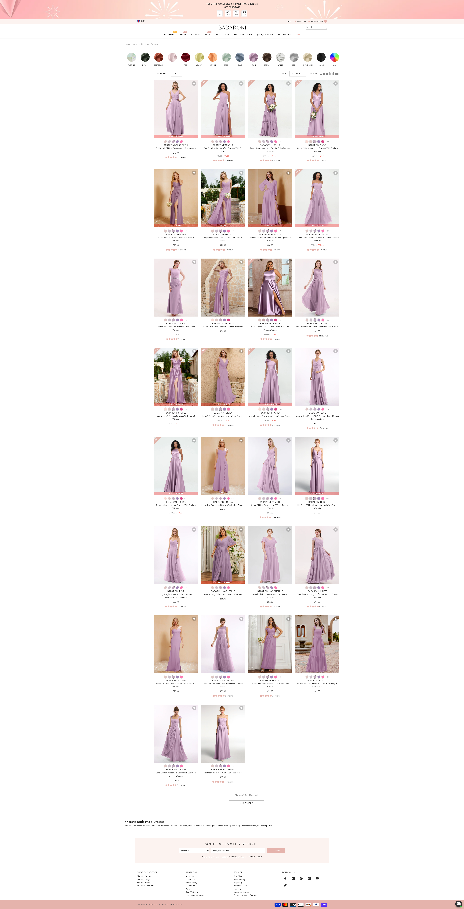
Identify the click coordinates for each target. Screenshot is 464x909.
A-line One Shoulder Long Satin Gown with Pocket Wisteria (270, 328)
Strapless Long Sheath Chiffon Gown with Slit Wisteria (176, 685)
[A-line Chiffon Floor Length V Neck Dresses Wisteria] (270, 466)
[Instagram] (293, 878)
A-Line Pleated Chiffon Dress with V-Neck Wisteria (176, 239)
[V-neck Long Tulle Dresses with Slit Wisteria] (223, 555)
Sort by (284, 73)
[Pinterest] (301, 878)
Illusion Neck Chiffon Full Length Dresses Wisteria (317, 327)
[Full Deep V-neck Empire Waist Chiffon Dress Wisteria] (317, 466)
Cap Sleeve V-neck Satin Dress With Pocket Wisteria (176, 417)
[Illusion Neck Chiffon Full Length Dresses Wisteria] (317, 288)
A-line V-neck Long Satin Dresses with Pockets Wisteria (317, 150)
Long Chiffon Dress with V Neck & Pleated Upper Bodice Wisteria (317, 417)
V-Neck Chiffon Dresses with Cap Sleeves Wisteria (270, 596)
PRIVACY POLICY (255, 857)
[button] (132, 58)
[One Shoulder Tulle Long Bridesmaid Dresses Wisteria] (223, 644)
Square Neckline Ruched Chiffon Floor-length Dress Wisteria (317, 685)
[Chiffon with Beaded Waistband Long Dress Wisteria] (176, 288)
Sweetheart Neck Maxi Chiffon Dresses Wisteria (223, 773)
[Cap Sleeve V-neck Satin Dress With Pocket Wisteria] (176, 377)
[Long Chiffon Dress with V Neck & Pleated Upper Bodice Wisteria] (317, 377)
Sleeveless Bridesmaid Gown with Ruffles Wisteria (222, 505)
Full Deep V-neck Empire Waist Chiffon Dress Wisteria (317, 506)
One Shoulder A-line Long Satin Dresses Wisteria (270, 416)
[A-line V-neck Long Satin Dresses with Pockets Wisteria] (317, 109)
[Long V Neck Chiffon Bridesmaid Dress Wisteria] (223, 377)
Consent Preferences (194, 896)
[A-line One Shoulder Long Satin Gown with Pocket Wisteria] (270, 288)
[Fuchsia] (322, 141)
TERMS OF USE (237, 857)
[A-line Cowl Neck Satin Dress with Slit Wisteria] (223, 288)
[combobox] (314, 27)
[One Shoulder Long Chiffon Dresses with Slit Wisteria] (223, 109)
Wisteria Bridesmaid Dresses (145, 44)
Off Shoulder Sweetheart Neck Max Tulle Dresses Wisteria (317, 239)
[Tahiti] (177, 141)
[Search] (316, 27)
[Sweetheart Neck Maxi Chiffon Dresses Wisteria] (223, 734)
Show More (246, 803)
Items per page (161, 73)
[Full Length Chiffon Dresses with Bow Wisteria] (176, 109)
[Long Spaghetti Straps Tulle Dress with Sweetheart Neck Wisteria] (176, 555)
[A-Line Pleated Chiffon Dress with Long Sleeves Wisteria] (270, 198)
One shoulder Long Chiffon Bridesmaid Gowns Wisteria (317, 596)
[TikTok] (309, 878)
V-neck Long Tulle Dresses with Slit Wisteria (223, 594)
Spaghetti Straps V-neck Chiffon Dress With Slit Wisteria (222, 239)
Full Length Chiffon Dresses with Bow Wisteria (176, 148)
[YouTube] (317, 878)
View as (313, 73)
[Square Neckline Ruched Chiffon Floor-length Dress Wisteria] (317, 644)
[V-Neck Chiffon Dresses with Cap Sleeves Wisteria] (270, 555)
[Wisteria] (173, 141)
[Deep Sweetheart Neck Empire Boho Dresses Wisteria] (270, 109)
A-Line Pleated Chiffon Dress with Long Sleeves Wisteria (270, 239)
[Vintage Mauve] (263, 320)
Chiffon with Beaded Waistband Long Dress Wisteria (176, 328)
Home (127, 44)
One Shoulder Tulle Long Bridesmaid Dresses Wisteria (223, 685)
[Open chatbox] (458, 904)
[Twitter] (285, 885)
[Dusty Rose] (165, 141)
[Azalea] (181, 141)
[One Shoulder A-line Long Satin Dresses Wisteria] (270, 377)
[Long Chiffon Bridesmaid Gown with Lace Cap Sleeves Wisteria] (176, 734)
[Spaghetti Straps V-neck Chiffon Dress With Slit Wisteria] (223, 198)
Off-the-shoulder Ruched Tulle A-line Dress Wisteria (270, 685)
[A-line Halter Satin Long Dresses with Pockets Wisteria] (176, 466)
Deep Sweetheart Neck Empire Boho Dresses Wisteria (270, 150)
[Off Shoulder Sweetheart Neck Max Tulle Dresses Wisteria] (317, 198)
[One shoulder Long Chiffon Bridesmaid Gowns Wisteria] (317, 555)
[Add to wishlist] (194, 83)
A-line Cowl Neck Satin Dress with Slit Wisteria (223, 327)
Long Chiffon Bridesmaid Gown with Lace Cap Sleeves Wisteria (176, 774)
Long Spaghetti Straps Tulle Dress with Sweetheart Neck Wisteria (176, 596)
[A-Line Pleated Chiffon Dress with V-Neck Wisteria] (176, 198)
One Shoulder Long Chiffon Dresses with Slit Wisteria (223, 150)
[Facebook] (285, 878)
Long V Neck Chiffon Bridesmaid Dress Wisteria (222, 416)
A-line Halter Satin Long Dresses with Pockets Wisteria (176, 506)
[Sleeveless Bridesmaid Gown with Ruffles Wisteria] (223, 466)
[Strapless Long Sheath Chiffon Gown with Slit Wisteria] (176, 644)
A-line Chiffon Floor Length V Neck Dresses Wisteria (270, 506)
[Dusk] (169, 141)
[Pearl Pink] (306, 141)
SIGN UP (276, 851)
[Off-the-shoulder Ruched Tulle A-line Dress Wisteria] (270, 644)
